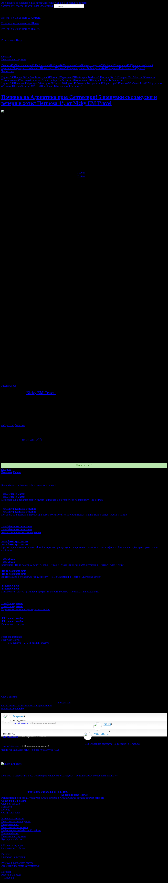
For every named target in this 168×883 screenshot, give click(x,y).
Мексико (25, 80)
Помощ (5, 809)
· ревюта (13, 642)
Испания (20, 83)
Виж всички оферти (12, 624)
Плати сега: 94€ (32, 439)
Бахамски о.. (82, 80)
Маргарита (101, 733)
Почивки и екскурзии (13, 836)
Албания (135, 83)
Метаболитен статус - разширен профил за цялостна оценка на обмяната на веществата (50, 591)
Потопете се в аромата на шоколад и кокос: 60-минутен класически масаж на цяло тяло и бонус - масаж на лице (64, 514)
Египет (59, 83)
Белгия (139, 77)
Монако (124, 83)
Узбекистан (66, 80)
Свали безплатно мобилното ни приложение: (26, 705)
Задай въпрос (8, 385)
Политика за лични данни (16, 821)
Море (23, 749)
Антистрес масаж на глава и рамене (21, 532)
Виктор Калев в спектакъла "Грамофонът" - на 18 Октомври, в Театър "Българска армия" (51, 576)
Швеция (95, 80)
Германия (96, 83)
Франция (34, 83)
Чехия (55, 77)
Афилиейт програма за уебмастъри (20, 865)
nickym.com (7, 425)
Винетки (6, 854)
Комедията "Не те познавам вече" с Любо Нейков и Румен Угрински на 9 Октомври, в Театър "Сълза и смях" (62, 565)
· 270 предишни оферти (35, 642)
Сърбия (31, 77)
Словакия (37, 80)
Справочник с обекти (13, 848)
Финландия (62, 86)
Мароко (70, 83)
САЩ (36, 86)
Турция (7, 83)
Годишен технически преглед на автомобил (25, 609)
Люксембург (51, 80)
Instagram (17, 636)
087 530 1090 (61, 791)
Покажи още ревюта (104, 737)
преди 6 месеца (20, 723)
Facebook (20, 425)
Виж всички (117, 80)
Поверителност (10, 824)
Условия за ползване (12, 818)
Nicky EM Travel (41, 393)
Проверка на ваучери (13, 857)
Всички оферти (10, 833)
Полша (18, 86)
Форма (31, 791)
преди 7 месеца (10, 737)
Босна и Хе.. (109, 77)
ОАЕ (145, 83)
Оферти (8, 5)
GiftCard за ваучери (12, 845)
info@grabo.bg (44, 791)
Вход (19, 40)
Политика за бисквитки (14, 827)
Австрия (43, 77)
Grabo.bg (9, 877)
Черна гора (111, 83)
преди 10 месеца (11, 746)
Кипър (27, 86)
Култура (51, 749)
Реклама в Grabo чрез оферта (17, 862)
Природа (37, 749)
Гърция (7, 77)
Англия (8, 86)
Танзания (76, 86)
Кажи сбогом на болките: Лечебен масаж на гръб (28, 485)
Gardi (107, 724)
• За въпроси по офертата (98, 743)
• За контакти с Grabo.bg (126, 743)
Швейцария (82, 77)
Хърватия (67, 77)
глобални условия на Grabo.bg (41, 380)
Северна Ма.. (126, 77)
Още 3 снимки (9, 696)
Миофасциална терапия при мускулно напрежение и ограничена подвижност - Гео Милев (52, 499)
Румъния (83, 83)
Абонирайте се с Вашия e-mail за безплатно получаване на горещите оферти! (44, 2)
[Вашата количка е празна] (1, 9)
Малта (96, 77)
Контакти (6, 806)
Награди (6, 871)
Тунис (105, 80)
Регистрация (8, 40)
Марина (18, 716)
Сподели (6, 469)
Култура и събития (11, 839)
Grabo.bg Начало (10, 803)
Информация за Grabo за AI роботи (21, 830)
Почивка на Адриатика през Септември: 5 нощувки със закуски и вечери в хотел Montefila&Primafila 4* (59, 775)
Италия (20, 77)
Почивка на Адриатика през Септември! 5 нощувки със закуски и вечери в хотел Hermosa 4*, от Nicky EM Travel (79, 100)
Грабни (81, 172)
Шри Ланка (47, 86)
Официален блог (10, 812)
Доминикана (11, 80)
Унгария (47, 83)
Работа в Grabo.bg (11, 874)
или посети (12, 708)
